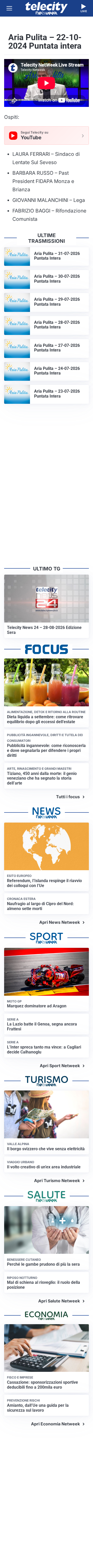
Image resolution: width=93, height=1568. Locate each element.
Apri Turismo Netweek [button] (57, 1180)
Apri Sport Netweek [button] (60, 1065)
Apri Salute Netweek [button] (59, 1300)
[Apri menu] (9, 8)
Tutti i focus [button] (68, 796)
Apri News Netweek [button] (59, 922)
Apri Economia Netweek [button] (55, 1423)
